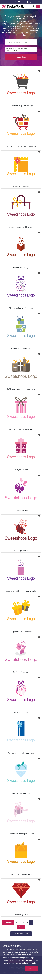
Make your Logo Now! (21, 933)
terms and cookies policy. (26, 963)
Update (21, 57)
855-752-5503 (11, 2)
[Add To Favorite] (39, 70)
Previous (8, 922)
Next (21, 927)
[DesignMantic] (13, 6)
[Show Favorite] (19, 2)
